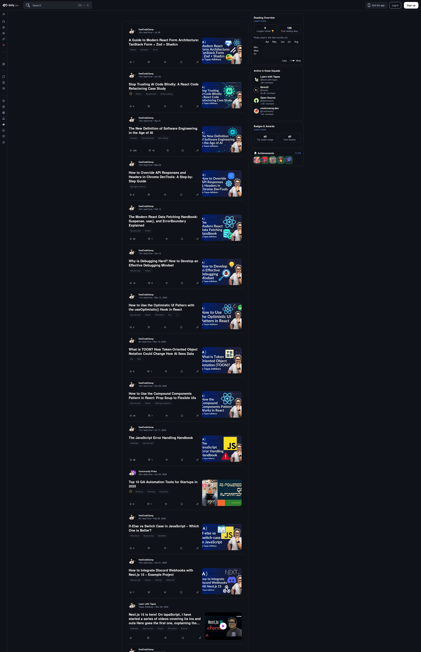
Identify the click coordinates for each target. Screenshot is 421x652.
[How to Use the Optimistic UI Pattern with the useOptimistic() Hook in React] (185, 311)
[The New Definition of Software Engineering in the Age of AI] (185, 134)
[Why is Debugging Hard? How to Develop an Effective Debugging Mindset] (185, 267)
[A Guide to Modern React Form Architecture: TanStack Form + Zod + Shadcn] (185, 46)
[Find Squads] (3, 64)
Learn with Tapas (147, 603)
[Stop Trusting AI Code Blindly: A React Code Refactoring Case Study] (185, 90)
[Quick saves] (3, 77)
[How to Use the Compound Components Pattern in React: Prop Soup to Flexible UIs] (185, 399)
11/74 (298, 153)
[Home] (11, 5)
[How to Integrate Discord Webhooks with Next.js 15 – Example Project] (185, 576)
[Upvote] (131, 62)
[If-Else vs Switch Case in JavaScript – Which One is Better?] (185, 532)
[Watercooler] (3, 130)
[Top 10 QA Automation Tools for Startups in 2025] (185, 488)
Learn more (260, 21)
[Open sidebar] (4, 14)
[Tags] (3, 107)
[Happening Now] (3, 39)
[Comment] (149, 62)
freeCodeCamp (146, 29)
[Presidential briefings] (3, 82)
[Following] (3, 27)
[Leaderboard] (3, 119)
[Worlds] (3, 124)
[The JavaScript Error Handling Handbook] (185, 444)
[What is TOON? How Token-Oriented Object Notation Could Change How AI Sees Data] (185, 355)
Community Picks (148, 471)
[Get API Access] (3, 45)
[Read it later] (3, 88)
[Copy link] (197, 62)
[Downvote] (165, 62)
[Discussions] (3, 136)
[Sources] (3, 113)
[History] (3, 33)
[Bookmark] (181, 62)
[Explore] (3, 101)
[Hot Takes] (3, 142)
